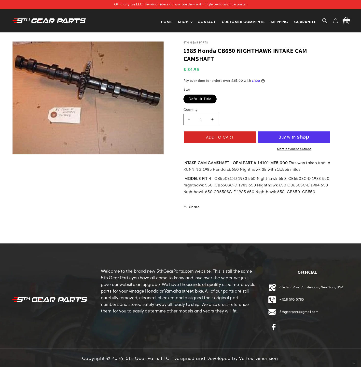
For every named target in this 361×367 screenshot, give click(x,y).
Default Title (200, 99)
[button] (324, 20)
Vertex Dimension (258, 358)
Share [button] (194, 207)
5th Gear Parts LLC (148, 358)
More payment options (294, 149)
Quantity (190, 110)
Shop (183, 22)
